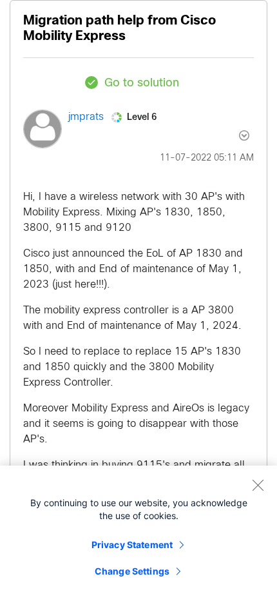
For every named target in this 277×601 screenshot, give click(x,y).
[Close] (257, 484)
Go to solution (141, 83)
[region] (138, 533)
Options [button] (237, 135)
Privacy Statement (132, 544)
